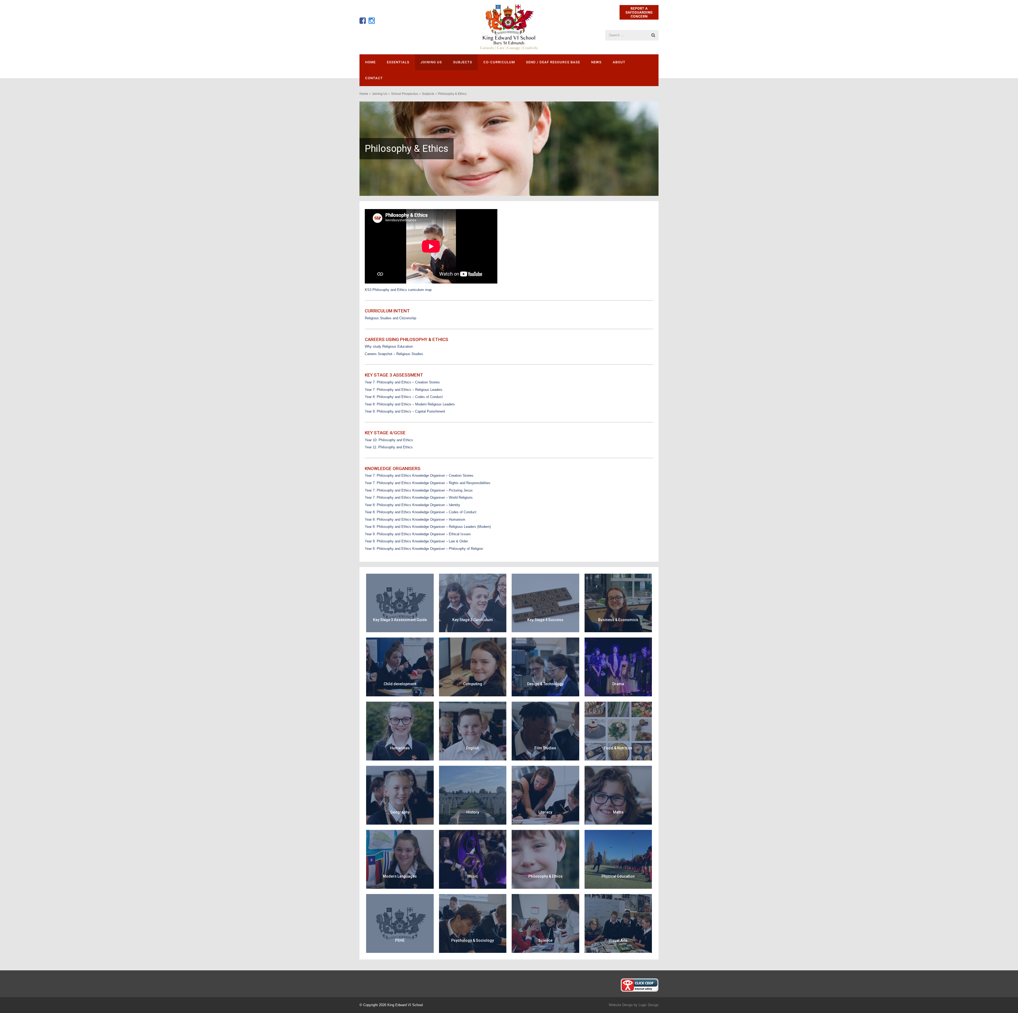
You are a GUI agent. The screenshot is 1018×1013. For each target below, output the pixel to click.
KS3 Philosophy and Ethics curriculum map (398, 290)
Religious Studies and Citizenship (390, 318)
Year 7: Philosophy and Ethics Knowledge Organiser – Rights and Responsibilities (427, 483)
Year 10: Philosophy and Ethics (389, 440)
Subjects (462, 62)
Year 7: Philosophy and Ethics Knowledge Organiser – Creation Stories (419, 475)
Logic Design (649, 1005)
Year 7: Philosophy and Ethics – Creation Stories (402, 382)
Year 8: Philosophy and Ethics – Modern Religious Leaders (410, 404)
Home (370, 62)
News (596, 62)
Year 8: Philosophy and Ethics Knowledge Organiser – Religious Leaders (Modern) (428, 527)
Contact (374, 78)
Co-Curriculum (499, 62)
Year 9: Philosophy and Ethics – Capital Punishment (405, 411)
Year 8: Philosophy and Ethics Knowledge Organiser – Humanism (415, 519)
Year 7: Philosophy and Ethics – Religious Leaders (403, 390)
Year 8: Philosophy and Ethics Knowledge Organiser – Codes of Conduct (420, 512)
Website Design (621, 1005)
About (619, 62)
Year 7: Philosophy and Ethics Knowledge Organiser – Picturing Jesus (419, 490)
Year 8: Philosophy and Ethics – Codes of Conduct (404, 397)
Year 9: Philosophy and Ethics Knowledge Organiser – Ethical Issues (418, 534)
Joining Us (431, 62)
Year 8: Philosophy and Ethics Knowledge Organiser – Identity (412, 505)
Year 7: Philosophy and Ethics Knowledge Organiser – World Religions (419, 497)
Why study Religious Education (389, 346)
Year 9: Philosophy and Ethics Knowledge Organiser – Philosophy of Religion (424, 549)
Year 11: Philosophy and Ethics (389, 447)
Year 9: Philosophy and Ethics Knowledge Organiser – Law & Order (416, 541)
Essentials (398, 62)
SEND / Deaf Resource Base (553, 62)
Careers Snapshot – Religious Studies (394, 354)
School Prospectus (404, 94)
